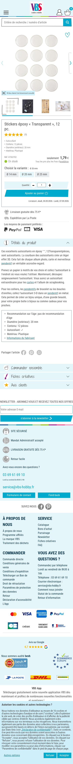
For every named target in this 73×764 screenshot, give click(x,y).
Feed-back (54, 495)
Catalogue (43, 524)
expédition (64, 161)
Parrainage (44, 533)
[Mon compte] (59, 12)
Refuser (50, 755)
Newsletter (44, 537)
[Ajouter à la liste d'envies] (67, 35)
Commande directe (13, 559)
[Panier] (67, 12)
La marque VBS (11, 539)
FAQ (40, 545)
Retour (6, 595)
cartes (30, 282)
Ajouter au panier (34, 193)
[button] (5, 63)
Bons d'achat (45, 528)
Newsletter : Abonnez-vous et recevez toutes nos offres (36, 401)
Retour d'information (49, 597)
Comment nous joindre (50, 589)
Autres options (12, 755)
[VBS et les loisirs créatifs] (36, 8)
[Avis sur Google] (36, 644)
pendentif (6, 263)
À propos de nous (12, 531)
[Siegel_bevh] (16, 662)
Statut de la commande (50, 593)
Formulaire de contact (19, 495)
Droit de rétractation (14, 583)
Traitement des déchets (16, 543)
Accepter (64, 755)
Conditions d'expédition (16, 571)
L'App (6, 603)
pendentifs (29, 289)
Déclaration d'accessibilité (17, 599)
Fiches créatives (47, 541)
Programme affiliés (13, 535)
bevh (27, 656)
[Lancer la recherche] (67, 22)
